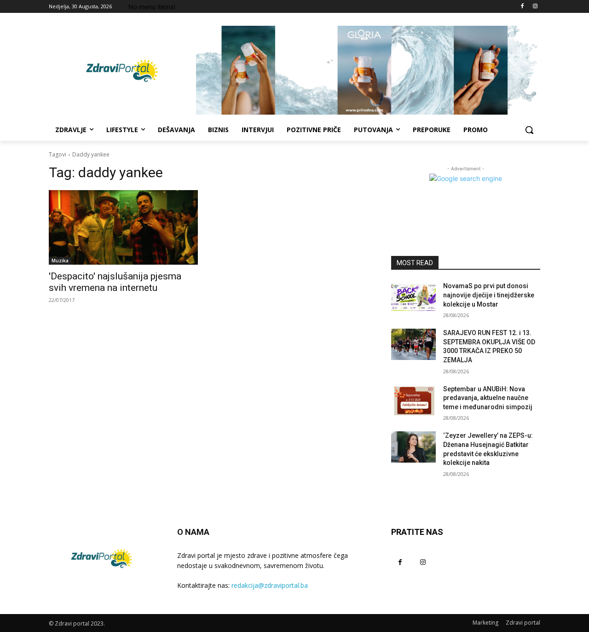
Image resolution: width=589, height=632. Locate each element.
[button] (529, 130)
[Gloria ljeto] (368, 70)
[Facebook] (522, 6)
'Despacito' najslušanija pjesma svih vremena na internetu (115, 282)
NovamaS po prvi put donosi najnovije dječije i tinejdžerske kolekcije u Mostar (488, 294)
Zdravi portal (523, 622)
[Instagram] (535, 6)
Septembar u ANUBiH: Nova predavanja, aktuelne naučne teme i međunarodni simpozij (487, 398)
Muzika (60, 260)
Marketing (485, 622)
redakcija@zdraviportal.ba (269, 585)
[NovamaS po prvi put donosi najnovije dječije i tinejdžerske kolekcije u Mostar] (413, 297)
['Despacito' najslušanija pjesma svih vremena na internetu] (123, 227)
